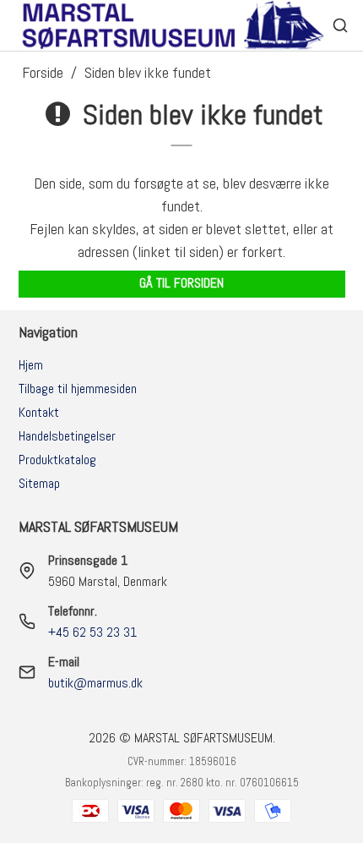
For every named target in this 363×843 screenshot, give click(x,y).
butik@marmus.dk (95, 683)
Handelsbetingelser (67, 436)
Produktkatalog (57, 459)
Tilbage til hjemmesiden (78, 388)
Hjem (31, 365)
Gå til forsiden (181, 283)
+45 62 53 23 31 (92, 632)
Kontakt (39, 412)
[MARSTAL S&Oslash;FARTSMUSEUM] (175, 25)
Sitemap (39, 483)
